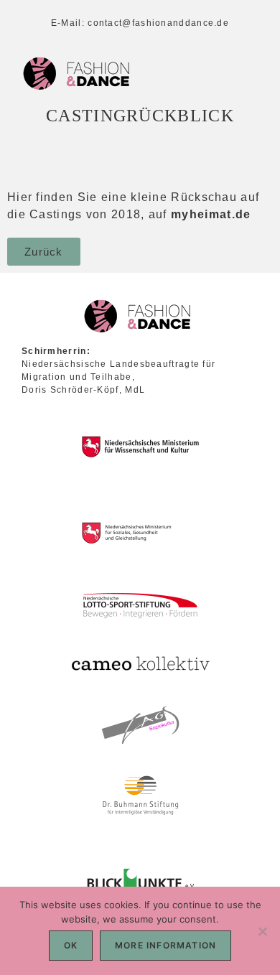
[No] (262, 931)
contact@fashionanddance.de (158, 23)
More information (165, 945)
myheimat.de (211, 214)
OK (71, 945)
